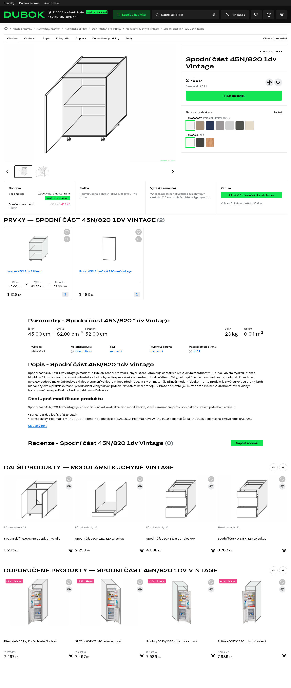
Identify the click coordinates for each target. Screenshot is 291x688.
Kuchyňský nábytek (48, 28)
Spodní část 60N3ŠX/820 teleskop (170, 538)
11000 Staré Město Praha (54, 193)
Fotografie (62, 38)
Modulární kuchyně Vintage (142, 28)
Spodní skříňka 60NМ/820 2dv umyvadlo (32, 538)
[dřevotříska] (72, 351)
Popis (46, 38)
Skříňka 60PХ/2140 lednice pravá (98, 641)
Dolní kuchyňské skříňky (106, 28)
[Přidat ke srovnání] (269, 82)
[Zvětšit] (67, 239)
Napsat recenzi (247, 443)
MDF (197, 351)
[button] (7, 172)
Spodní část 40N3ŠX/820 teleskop (242, 538)
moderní (116, 351)
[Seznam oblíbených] (256, 14)
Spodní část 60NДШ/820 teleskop (99, 538)
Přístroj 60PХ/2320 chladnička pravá (171, 641)
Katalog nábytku (134, 14)
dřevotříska (83, 351)
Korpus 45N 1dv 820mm (24, 271)
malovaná (156, 351)
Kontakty (9, 3)
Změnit (278, 112)
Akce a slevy (51, 3)
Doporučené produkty (105, 38)
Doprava (81, 38)
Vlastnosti (30, 38)
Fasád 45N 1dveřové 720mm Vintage (105, 271)
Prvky (129, 38)
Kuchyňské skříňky (76, 28)
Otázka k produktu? (275, 38)
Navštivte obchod (97, 12)
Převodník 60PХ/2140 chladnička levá (30, 641)
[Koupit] (70, 550)
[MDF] (190, 351)
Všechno (12, 38)
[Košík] (281, 14)
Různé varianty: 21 (15, 527)
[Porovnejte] (268, 14)
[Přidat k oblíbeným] (278, 82)
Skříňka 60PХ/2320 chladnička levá (242, 641)
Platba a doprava (29, 3)
